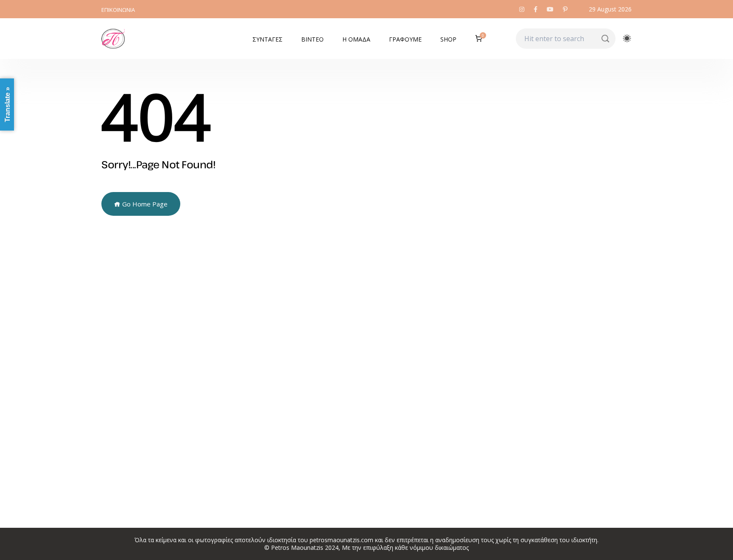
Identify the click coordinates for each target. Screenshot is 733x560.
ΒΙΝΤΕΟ (312, 39)
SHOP (448, 39)
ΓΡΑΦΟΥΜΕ (405, 39)
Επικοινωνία (118, 10)
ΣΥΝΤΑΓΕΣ (267, 39)
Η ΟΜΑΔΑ (356, 39)
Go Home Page (144, 204)
